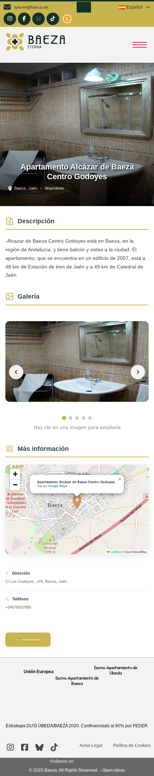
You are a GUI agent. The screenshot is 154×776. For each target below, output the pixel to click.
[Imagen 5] (90, 418)
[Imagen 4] (83, 418)
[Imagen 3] (77, 418)
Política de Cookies (132, 745)
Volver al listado (30, 639)
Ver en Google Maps (52, 486)
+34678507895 (18, 607)
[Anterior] (16, 372)
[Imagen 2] (70, 418)
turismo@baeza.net (31, 7)
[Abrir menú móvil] (140, 45)
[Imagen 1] (64, 418)
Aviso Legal (91, 745)
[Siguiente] (138, 372)
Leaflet (115, 551)
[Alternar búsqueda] (84, 7)
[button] (77, 501)
